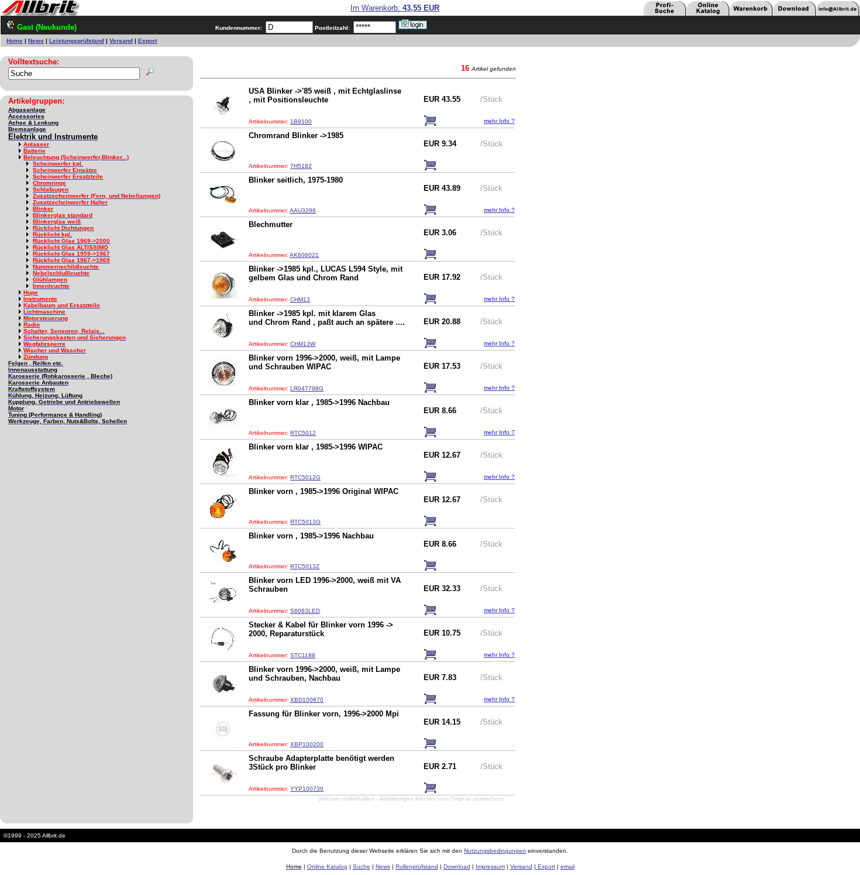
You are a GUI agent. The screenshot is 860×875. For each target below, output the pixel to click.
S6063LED (305, 611)
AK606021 (304, 255)
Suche (361, 866)
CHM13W (302, 344)
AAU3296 (303, 210)
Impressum (490, 866)
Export (147, 40)
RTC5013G (305, 522)
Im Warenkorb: (394, 8)
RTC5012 (303, 433)
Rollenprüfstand (416, 866)
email (567, 866)
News (36, 40)
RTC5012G (305, 477)
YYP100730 (307, 788)
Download (456, 866)
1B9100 (301, 121)
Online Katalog (327, 866)
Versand (121, 40)
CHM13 (300, 299)
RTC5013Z (304, 566)
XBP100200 (307, 744)
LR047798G (307, 388)
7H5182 (301, 166)
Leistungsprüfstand (76, 40)
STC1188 (302, 655)
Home (14, 40)
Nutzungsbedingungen (495, 850)
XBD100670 (307, 699)
